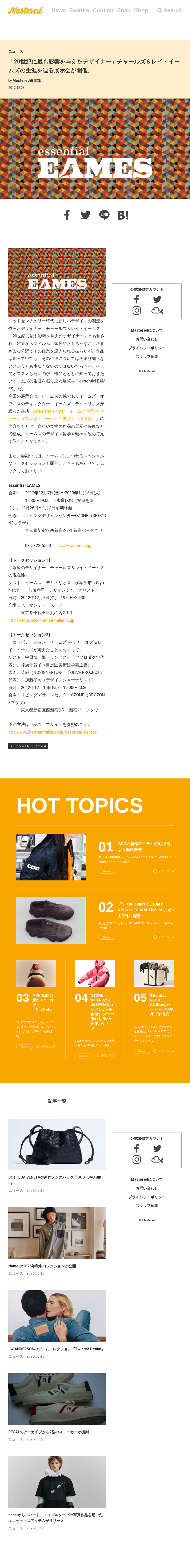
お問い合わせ (147, 339)
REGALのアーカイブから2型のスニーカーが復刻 (48, 1432)
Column (103, 10)
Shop (141, 10)
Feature (79, 10)
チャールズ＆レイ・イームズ (28, 746)
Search (173, 10)
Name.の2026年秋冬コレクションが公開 (42, 1266)
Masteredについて (147, 330)
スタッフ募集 (147, 356)
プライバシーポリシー (146, 348)
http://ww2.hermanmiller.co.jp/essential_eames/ (53, 732)
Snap (124, 10)
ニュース (15, 51)
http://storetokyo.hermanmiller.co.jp (41, 620)
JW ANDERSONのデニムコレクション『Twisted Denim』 (56, 1349)
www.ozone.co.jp (75, 545)
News (58, 10)
